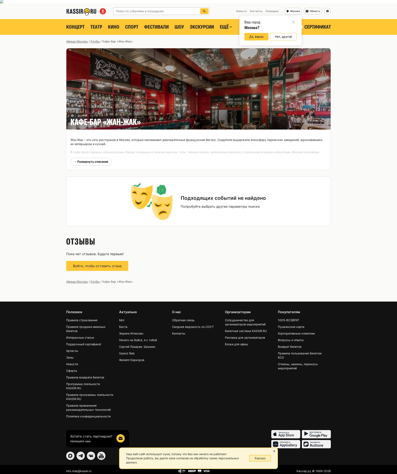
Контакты (178, 333)
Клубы (95, 41)
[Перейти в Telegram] (81, 456)
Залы (70, 357)
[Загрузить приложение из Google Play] (316, 434)
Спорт (131, 27)
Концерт (75, 27)
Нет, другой (283, 36)
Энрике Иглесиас (131, 333)
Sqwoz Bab (127, 353)
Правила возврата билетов (85, 377)
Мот (121, 320)
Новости (72, 364)
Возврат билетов (289, 346)
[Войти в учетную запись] (327, 11)
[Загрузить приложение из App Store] (285, 434)
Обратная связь (183, 320)
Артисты (72, 351)
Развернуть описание (92, 161)
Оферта (71, 370)
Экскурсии (202, 27)
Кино (113, 27)
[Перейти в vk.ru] (91, 456)
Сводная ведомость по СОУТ (193, 327)
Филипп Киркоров (131, 360)
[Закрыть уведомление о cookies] (274, 451)
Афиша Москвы (77, 41)
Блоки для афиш (236, 344)
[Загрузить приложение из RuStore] (316, 444)
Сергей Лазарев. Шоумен (137, 346)
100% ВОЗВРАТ (288, 320)
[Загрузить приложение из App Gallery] (285, 444)
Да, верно (256, 36)
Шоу (179, 27)
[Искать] (204, 11)
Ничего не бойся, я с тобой (138, 340)
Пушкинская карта (291, 327)
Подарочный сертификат (83, 344)
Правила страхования (81, 320)
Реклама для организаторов (245, 337)
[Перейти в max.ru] (70, 456)
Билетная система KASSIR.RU (246, 331)
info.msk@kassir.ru (78, 471)
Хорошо (260, 458)
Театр (96, 27)
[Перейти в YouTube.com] (101, 456)
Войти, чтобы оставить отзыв (97, 266)
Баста (123, 327)
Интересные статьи (80, 337)
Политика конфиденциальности (88, 416)
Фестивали (156, 27)
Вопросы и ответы (291, 340)
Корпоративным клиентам (296, 333)
